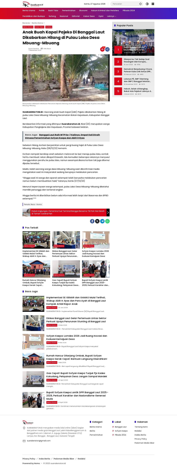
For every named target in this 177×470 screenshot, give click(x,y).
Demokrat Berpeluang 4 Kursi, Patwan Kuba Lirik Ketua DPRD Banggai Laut (138, 70)
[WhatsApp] (107, 221)
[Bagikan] (107, 49)
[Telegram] (102, 221)
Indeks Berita (140, 435)
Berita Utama (28, 27)
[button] (140, 4)
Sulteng (49, 27)
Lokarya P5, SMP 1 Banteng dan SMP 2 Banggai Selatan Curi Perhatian (137, 80)
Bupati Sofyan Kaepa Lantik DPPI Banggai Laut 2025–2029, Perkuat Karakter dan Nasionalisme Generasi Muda (96, 283)
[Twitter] (97, 221)
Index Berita (44, 458)
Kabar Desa (39, 27)
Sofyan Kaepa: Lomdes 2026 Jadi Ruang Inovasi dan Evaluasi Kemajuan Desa (95, 253)
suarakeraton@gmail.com (39, 440)
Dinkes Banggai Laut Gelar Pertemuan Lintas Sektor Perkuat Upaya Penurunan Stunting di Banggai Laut (64, 254)
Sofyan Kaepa (121, 431)
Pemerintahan (96, 435)
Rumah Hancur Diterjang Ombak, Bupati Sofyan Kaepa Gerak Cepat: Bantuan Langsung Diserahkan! (34, 283)
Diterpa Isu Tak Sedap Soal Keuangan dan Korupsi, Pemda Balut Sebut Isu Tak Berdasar (136, 60)
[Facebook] (92, 221)
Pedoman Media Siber (144, 443)
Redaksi (138, 431)
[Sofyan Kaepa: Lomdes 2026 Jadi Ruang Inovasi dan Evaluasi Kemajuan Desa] (96, 240)
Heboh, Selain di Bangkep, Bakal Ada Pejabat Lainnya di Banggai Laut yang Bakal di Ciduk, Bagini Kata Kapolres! (137, 90)
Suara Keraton (34, 48)
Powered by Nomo (31, 463)
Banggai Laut (121, 427)
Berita (92, 431)
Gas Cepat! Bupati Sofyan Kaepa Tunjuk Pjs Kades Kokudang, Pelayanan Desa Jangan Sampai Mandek (65, 283)
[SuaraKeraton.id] (33, 3)
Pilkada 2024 (120, 435)
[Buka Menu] (152, 3)
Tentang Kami (141, 427)
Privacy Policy (141, 439)
